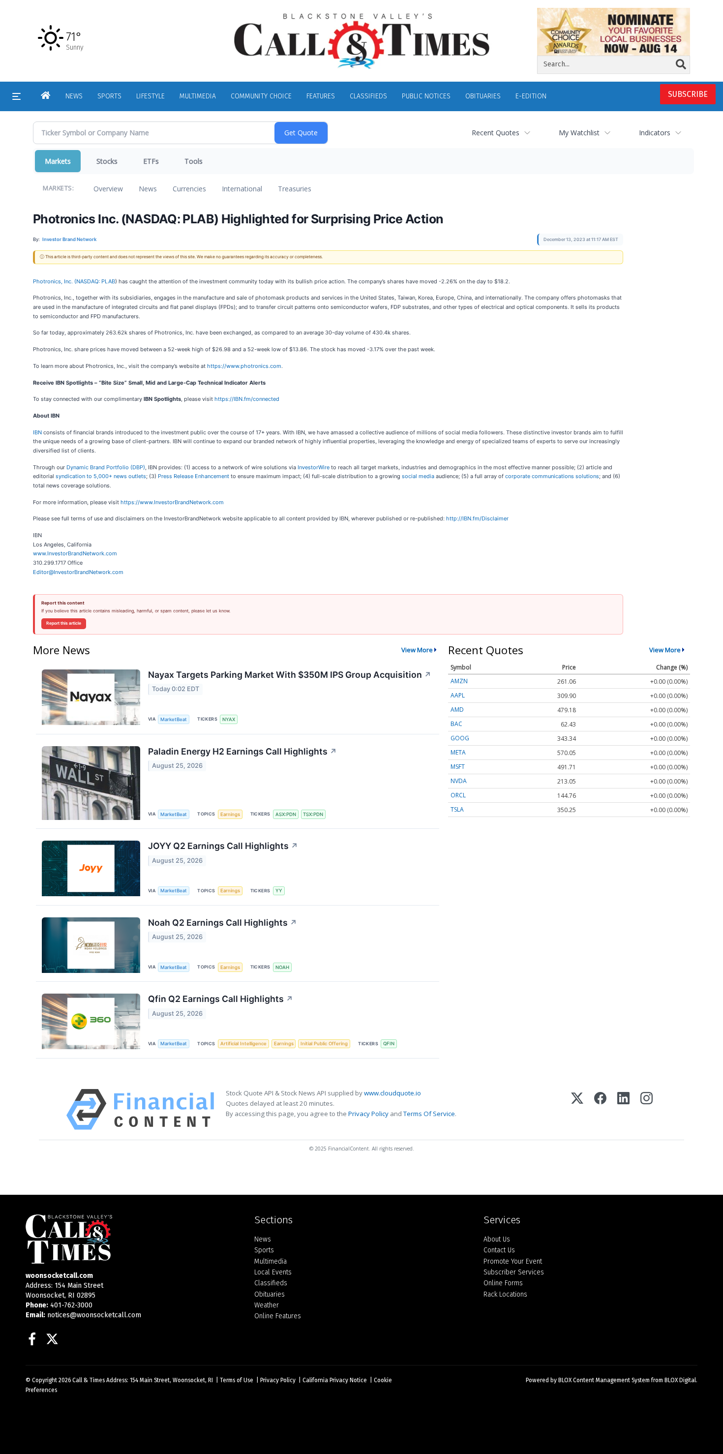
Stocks (107, 161)
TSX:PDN (313, 814)
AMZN (459, 681)
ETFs (151, 161)
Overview (108, 188)
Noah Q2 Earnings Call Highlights (222, 922)
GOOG (460, 738)
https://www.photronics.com (244, 366)
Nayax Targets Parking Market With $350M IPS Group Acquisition (289, 674)
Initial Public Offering (324, 1043)
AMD (457, 709)
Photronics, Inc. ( (54, 281)
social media (418, 476)
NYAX (228, 719)
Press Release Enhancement (193, 476)
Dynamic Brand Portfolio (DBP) (105, 467)
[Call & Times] (133, 1239)
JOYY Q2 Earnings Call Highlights (223, 846)
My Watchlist (579, 132)
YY (278, 890)
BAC (456, 724)
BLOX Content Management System (604, 1380)
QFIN (388, 1043)
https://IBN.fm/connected (246, 398)
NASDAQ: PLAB (95, 281)
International (242, 188)
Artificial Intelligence (243, 1043)
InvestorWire (314, 467)
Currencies (189, 188)
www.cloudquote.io (392, 1093)
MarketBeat (173, 719)
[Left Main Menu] (16, 96)
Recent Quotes (495, 132)
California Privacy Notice (334, 1380)
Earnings (230, 814)
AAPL (458, 695)
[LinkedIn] (623, 1109)
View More (417, 649)
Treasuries (294, 188)
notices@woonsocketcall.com (94, 1315)
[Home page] (361, 40)
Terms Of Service (429, 1113)
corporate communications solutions (552, 476)
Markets (58, 161)
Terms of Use (236, 1380)
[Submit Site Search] (681, 64)
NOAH (282, 967)
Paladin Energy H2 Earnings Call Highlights (242, 751)
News (148, 188)
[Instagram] (646, 1109)
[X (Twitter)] (577, 1109)
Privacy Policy (368, 1113)
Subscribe (688, 94)
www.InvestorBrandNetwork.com (75, 553)
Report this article (63, 623)
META (458, 752)
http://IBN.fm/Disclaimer (477, 518)
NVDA (459, 781)
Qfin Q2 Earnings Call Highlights (220, 999)
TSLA (457, 809)
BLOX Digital (680, 1380)
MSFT (458, 766)
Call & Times (88, 1380)
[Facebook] (600, 1109)
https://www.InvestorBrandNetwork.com (172, 502)
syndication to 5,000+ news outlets (101, 476)
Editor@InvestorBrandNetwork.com (78, 572)
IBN (37, 432)
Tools (193, 161)
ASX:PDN (285, 814)
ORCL (458, 795)
